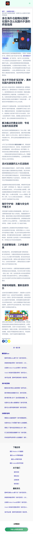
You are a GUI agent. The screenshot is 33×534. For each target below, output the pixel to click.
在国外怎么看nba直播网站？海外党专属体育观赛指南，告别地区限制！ (16, 402)
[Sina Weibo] (9, 341)
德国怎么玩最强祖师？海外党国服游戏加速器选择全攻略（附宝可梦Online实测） (16, 418)
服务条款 (16, 472)
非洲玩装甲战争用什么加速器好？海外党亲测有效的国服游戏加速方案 (16, 437)
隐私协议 (16, 476)
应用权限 (16, 480)
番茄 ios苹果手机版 (16, 459)
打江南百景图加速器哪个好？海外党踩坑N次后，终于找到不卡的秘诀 (16, 432)
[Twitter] (6, 341)
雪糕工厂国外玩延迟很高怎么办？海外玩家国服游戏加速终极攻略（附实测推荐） (16, 427)
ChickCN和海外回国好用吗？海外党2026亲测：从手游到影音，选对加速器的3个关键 (16, 372)
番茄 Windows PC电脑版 (16, 451)
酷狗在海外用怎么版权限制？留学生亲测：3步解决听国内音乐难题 (16, 388)
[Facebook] (3, 341)
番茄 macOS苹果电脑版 (16, 455)
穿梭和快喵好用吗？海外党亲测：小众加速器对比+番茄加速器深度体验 (16, 363)
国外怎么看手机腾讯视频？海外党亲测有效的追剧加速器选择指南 (16, 407)
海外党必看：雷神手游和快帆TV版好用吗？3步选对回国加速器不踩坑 (16, 377)
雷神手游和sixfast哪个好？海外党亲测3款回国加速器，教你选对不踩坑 (16, 358)
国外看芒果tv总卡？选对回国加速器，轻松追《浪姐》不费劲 (16, 397)
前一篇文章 (16, 347)
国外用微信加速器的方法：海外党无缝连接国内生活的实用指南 (16, 393)
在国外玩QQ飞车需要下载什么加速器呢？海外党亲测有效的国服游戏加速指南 (16, 423)
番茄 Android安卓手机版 (16, 463)
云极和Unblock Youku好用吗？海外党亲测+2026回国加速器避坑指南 (16, 368)
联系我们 (16, 483)
